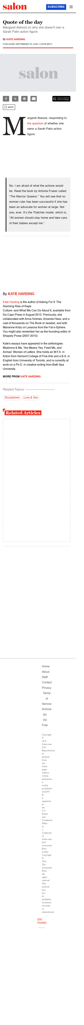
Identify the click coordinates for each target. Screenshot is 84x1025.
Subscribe (56, 7)
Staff (45, 677)
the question (35, 123)
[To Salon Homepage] (15, 6)
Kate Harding (15, 39)
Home (46, 666)
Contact (47, 682)
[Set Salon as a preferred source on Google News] (61, 99)
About (45, 672)
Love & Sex (30, 397)
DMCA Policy (42, 930)
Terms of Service (46, 699)
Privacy (46, 688)
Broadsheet (12, 397)
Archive (46, 709)
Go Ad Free (45, 720)
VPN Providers (42, 921)
